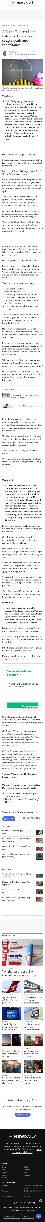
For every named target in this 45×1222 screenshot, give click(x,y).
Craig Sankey (13, 52)
